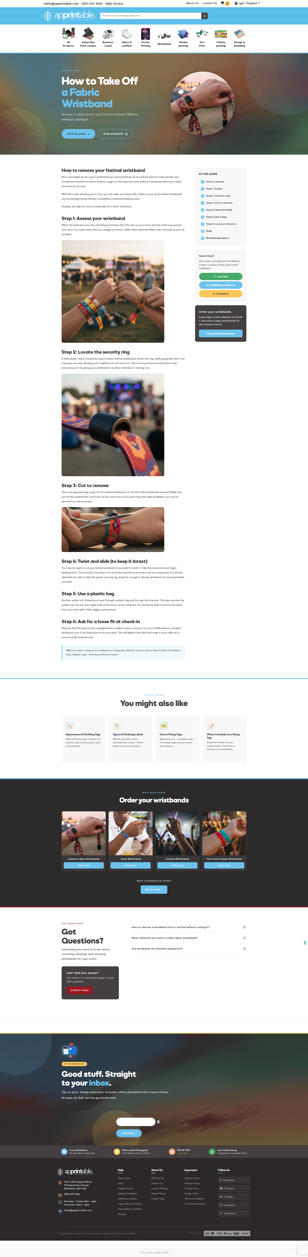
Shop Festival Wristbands (221, 333)
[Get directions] (60, 1182)
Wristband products (218, 238)
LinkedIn (228, 1196)
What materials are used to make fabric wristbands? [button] (188, 937)
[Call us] (60, 1195)
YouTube (229, 1188)
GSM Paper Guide (127, 1199)
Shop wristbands (113, 133)
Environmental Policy (195, 1204)
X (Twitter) (230, 1213)
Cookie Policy (191, 1194)
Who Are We (157, 1178)
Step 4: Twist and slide (219, 210)
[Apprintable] (69, 16)
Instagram (229, 1205)
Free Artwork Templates (130, 1209)
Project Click (157, 1199)
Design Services (126, 1188)
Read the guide (76, 133)
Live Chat (223, 276)
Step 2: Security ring (218, 196)
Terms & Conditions (194, 1199)
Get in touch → (154, 889)
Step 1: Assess (214, 188)
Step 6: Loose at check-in (221, 224)
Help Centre (114, 3)
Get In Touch (81, 990)
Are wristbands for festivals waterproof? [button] (188, 948)
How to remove (215, 181)
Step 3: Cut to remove (219, 203)
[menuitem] (68, 37)
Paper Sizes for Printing (130, 1204)
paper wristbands (99, 177)
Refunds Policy (192, 1183)
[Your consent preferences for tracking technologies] (305, 943)
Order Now (84, 865)
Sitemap (122, 1214)
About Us (192, 3)
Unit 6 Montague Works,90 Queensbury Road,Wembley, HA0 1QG (78, 1185)
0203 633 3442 (92, 3)
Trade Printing (158, 1194)
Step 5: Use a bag (216, 217)
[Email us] (60, 1211)
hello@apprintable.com (61, 3)
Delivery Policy (192, 1178)
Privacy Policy (192, 1188)
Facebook (228, 1180)
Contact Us (209, 3)
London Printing (159, 1188)
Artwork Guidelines (127, 1194)
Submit (129, 1133)
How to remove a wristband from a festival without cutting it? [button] (188, 927)
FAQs (209, 231)
